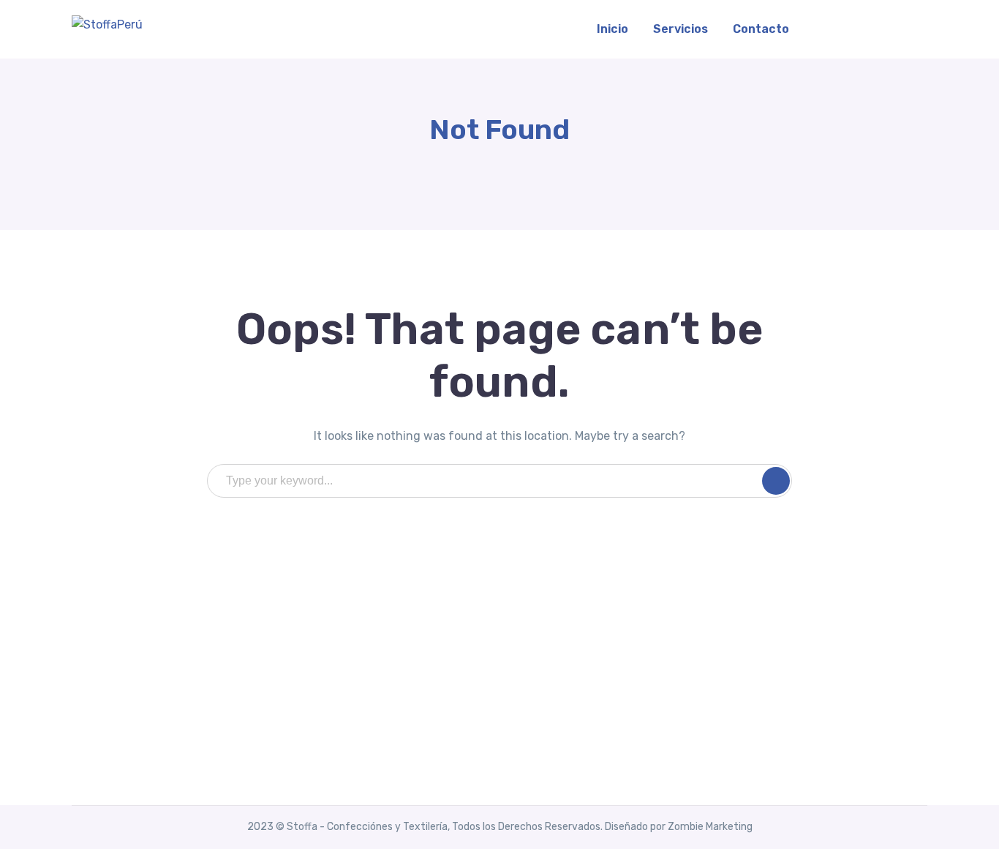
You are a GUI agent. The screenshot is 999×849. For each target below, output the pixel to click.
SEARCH (776, 481)
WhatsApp (872, 29)
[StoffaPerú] (107, 24)
